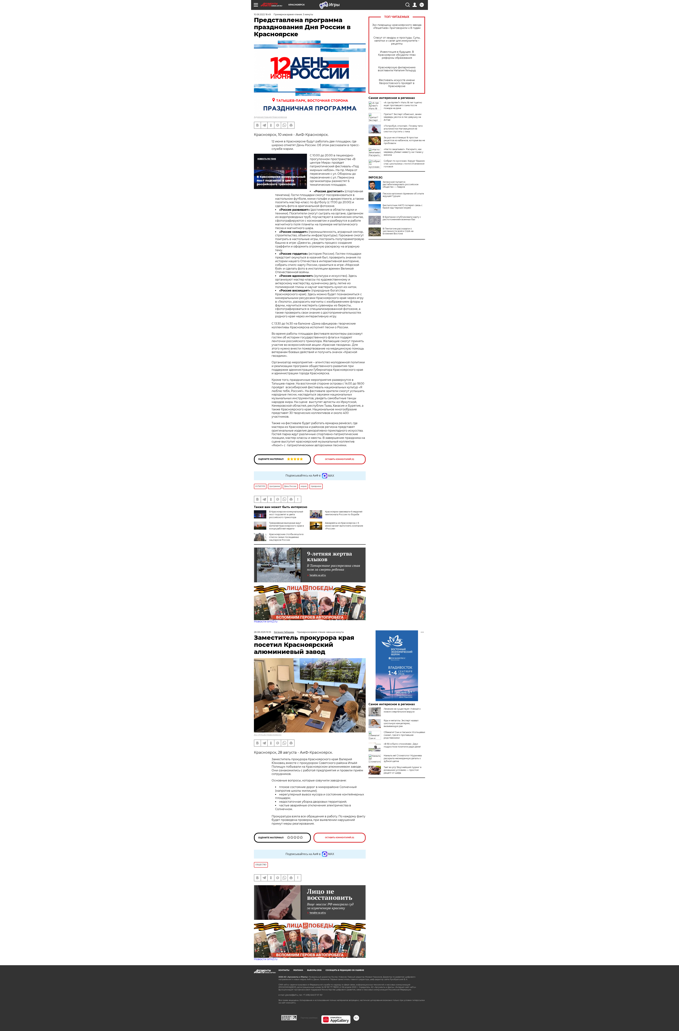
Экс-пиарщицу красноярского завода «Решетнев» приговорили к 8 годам (396, 27)
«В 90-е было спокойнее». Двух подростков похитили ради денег (402, 745)
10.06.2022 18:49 (262, 14)
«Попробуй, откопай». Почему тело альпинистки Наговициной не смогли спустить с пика (403, 129)
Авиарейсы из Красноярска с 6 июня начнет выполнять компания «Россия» (344, 526)
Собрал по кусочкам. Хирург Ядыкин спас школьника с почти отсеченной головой (404, 164)
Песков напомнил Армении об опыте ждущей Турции (403, 194)
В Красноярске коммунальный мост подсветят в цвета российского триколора (286, 514)
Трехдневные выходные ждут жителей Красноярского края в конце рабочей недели (286, 526)
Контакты (283, 970)
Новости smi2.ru (265, 621)
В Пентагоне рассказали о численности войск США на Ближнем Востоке (398, 231)
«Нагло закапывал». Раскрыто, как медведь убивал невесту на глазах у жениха (403, 152)
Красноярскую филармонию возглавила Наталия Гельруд (397, 69)
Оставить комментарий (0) (339, 459)
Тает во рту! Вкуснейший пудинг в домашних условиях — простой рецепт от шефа (402, 770)
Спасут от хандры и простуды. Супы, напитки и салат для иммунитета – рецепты (396, 40)
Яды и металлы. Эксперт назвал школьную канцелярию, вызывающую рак (401, 723)
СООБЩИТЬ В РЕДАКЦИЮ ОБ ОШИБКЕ (345, 970)
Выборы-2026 (314, 970)
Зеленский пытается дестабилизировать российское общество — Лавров (400, 184)
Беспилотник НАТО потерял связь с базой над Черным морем (402, 206)
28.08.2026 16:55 (262, 632)
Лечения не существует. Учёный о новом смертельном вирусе (402, 710)
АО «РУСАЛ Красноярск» (268, 734)
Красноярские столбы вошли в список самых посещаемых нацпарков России (286, 537)
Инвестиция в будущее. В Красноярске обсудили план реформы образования (397, 54)
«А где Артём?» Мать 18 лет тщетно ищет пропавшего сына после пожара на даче (403, 105)
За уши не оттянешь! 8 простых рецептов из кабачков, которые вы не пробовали (404, 140)
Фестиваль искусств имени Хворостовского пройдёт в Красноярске (397, 83)
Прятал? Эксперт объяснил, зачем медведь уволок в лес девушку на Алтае (402, 117)
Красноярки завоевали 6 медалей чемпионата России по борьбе (343, 513)
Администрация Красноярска (270, 117)
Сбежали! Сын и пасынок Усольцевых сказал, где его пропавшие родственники (404, 735)
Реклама (298, 970)
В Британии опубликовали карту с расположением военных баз (402, 218)
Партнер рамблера (309, 1018)
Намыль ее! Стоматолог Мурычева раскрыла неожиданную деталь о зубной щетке (403, 758)
